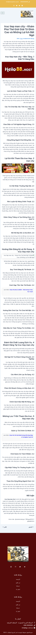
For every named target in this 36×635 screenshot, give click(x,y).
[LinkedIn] (15, 567)
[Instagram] (11, 567)
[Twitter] (20, 567)
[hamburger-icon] (2, 13)
